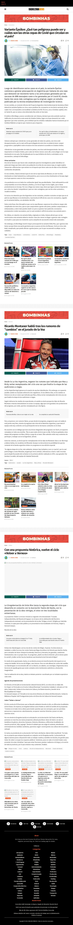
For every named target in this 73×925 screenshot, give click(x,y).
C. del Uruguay (20, 862)
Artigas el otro (13, 748)
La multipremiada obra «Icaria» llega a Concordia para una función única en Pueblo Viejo (51, 640)
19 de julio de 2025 (26, 270)
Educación (36, 857)
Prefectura (53, 872)
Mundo (53, 852)
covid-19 (34, 234)
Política (53, 869)
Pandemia (58, 234)
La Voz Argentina (27, 463)
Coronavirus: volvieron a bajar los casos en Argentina (62, 260)
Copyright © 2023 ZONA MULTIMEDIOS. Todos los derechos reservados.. (36, 921)
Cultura (10, 545)
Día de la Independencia (37, 748)
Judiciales (36, 898)
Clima (19, 869)
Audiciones (12, 463)
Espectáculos (36, 872)
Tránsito (53, 891)
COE (20, 874)
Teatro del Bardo (57, 748)
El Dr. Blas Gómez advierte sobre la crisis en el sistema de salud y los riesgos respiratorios (45, 487)
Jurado (19, 463)
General (10, 321)
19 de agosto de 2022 (9, 295)
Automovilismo (19, 857)
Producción (53, 874)
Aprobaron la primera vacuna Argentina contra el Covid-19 (44, 260)
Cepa (10, 234)
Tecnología (53, 886)
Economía (20, 898)
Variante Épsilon (10, 237)
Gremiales (36, 888)
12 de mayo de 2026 (59, 492)
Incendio (36, 893)
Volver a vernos (9, 751)
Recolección (53, 881)
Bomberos (20, 860)
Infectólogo (50, 234)
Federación (36, 879)
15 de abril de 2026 (9, 519)
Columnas (20, 876)
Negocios (53, 860)
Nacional (48, 748)
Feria (36, 881)
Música (53, 855)
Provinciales (53, 876)
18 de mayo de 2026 (43, 494)
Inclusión (36, 895)
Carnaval (19, 867)
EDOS (36, 855)
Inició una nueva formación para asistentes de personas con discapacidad (36, 907)
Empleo (36, 864)
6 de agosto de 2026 (59, 780)
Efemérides (36, 860)
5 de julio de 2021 (24, 40)
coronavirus (26, 234)
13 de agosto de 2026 (9, 780)
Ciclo (20, 748)
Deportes (20, 895)
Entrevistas (9, 480)
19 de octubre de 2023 (43, 264)
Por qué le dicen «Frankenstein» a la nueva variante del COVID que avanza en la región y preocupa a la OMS (52, 133)
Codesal (19, 872)
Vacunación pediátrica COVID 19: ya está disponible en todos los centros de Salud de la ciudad (11, 289)
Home (5, 25)
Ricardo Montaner (48, 463)
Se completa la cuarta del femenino (49, 414)
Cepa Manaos (17, 234)
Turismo (53, 895)
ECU (36, 852)
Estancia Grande (36, 874)
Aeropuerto (19, 852)
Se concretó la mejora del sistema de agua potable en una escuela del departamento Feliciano (11, 513)
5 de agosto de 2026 (9, 809)
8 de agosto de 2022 (26, 293)
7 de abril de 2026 (26, 517)
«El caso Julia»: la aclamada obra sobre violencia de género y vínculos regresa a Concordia (28, 805)
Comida (20, 879)
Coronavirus (11, 25)
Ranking (53, 879)
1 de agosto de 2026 (26, 811)
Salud (53, 883)
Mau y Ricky (37, 463)
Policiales (53, 867)
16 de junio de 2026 (9, 490)
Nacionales (53, 857)
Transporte (53, 893)
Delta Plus (42, 234)
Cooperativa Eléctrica (20, 886)
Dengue (20, 893)
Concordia (20, 883)
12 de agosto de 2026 (26, 782)
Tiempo (53, 888)
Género (36, 886)
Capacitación (20, 864)
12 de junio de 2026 (26, 488)
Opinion (53, 864)
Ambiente (20, 855)
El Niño (37, 862)
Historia (36, 891)
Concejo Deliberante (20, 881)
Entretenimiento (36, 867)
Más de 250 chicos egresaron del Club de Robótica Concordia (36, 910)
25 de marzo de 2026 (9, 266)
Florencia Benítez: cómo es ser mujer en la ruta (19, 414)
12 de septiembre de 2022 (60, 264)
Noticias (53, 862)
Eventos (36, 876)
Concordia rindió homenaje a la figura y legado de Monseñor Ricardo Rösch (36, 904)
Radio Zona (14, 40)
